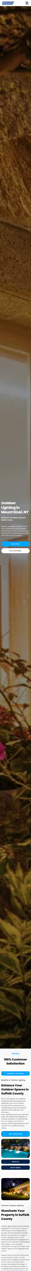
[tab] (15, 1073)
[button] (26, 3)
